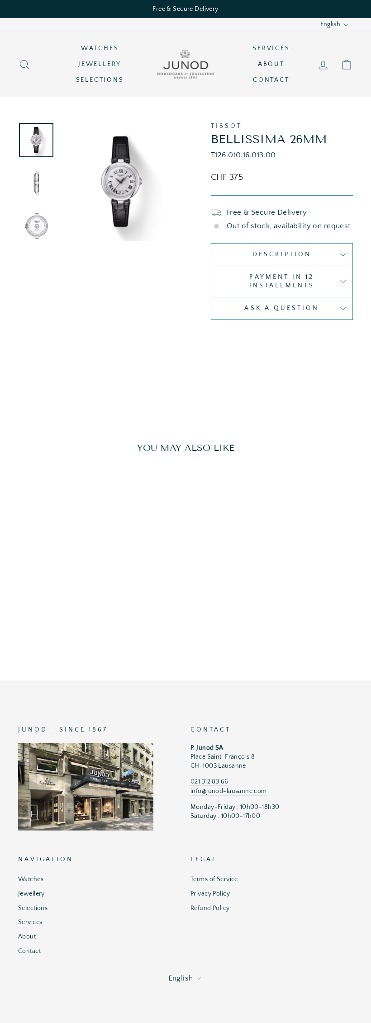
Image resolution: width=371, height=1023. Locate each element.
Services (271, 48)
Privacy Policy (210, 893)
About (271, 64)
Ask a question (281, 308)
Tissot (226, 126)
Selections (100, 80)
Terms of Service (214, 879)
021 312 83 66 (209, 781)
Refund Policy (210, 908)
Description (281, 254)
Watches (100, 48)
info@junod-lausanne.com (228, 791)
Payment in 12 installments (281, 281)
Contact (271, 80)
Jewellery (99, 64)
